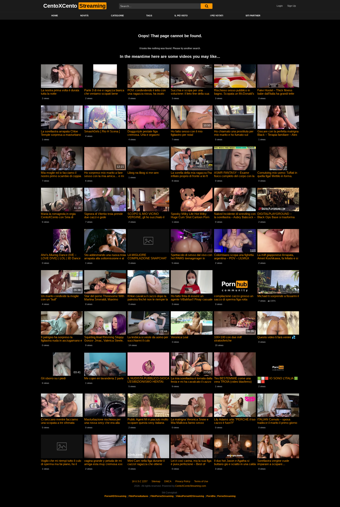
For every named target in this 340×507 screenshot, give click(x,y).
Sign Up (291, 6)
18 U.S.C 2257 (140, 481)
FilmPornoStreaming (162, 496)
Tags (149, 15)
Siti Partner (253, 15)
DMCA (167, 481)
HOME (54, 15)
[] (207, 6)
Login (280, 6)
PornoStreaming (226, 496)
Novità (84, 15)
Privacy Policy (182, 481)
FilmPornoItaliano (138, 496)
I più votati (216, 15)
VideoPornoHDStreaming (190, 496)
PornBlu (210, 496)
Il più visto (181, 15)
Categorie (117, 15)
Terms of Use (201, 481)
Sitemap (156, 481)
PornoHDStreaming (115, 496)
